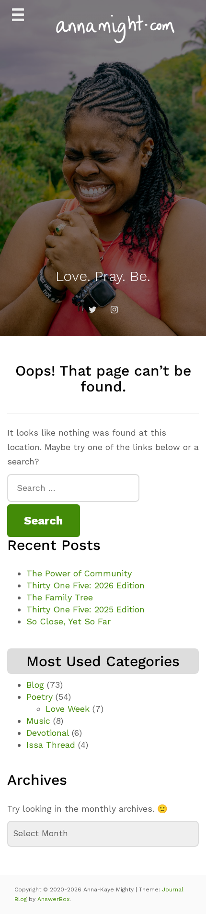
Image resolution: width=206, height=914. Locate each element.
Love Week (68, 709)
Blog (35, 685)
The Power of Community (79, 573)
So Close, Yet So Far (68, 621)
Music (38, 721)
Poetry (39, 697)
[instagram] (114, 310)
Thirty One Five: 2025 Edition (85, 609)
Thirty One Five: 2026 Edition (85, 585)
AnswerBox (53, 899)
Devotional (47, 733)
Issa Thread (50, 745)
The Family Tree (59, 597)
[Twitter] (92, 310)
